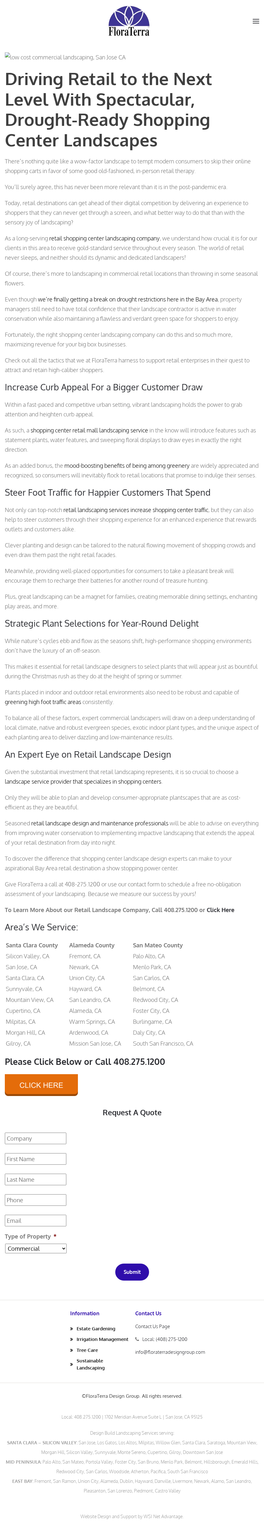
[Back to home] (129, 21)
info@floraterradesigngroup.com (170, 1352)
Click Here (220, 909)
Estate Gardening (96, 1329)
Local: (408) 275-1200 (164, 1339)
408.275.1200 (87, 1417)
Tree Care (87, 1350)
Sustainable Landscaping (91, 1364)
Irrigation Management (102, 1339)
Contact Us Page (152, 1326)
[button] (256, 21)
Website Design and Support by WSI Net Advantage (131, 1516)
